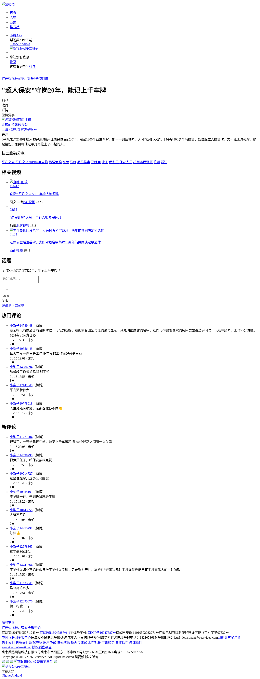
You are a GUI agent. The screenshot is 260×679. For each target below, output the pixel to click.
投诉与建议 (79, 642)
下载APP (16, 35)
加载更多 (8, 623)
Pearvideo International (16, 647)
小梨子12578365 (21, 546)
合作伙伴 (121, 642)
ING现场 (29, 202)
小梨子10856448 (21, 348)
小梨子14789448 (21, 325)
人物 (13, 17)
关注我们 (135, 642)
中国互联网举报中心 (16, 637)
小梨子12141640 (21, 385)
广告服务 (108, 642)
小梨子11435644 (21, 583)
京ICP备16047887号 (102, 632)
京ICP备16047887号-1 (55, 632)
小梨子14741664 (21, 565)
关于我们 (8, 642)
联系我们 (21, 642)
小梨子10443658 (21, 510)
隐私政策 (63, 642)
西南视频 (16, 250)
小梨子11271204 (21, 437)
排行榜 (15, 27)
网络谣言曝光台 (229, 637)
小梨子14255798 (21, 528)
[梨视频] (8, 4)
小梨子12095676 (21, 601)
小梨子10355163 (21, 491)
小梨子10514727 (21, 473)
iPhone (14, 44)
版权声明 (35, 642)
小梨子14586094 (21, 367)
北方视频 (22, 225)
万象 (13, 22)
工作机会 (94, 642)
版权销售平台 (42, 647)
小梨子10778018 (21, 403)
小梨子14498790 (21, 455)
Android (24, 44)
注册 (32, 67)
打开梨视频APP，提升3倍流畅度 (25, 78)
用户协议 (49, 642)
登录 (13, 62)
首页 (13, 12)
